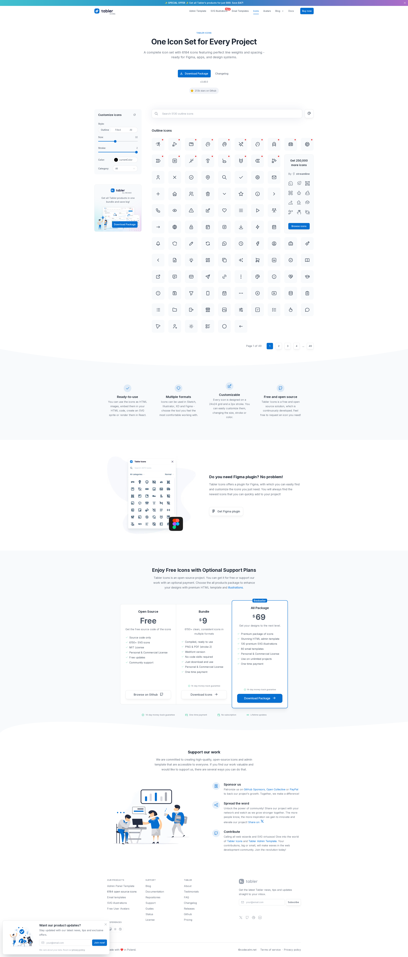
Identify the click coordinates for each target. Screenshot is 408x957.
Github (188, 914)
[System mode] (110, 929)
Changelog (221, 73)
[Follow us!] (241, 918)
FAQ (186, 897)
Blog (277, 11)
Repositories (153, 897)
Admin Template (197, 11)
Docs (291, 11)
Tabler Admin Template (262, 841)
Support (151, 902)
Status (149, 914)
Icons (256, 11)
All (131, 129)
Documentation (155, 891)
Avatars (267, 11)
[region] (204, 3)
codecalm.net (248, 949)
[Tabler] (248, 881)
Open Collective (275, 789)
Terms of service (270, 949)
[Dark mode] (120, 929)
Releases (189, 908)
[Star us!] (247, 918)
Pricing (188, 919)
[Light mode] (115, 929)
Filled (118, 129)
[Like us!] (253, 918)
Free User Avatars (118, 908)
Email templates (116, 897)
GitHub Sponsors (254, 789)
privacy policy (78, 950)
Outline (105, 129)
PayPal (294, 789)
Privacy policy (292, 949)
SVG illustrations (117, 902)
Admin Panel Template (120, 886)
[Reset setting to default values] (134, 115)
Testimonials (191, 891)
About (187, 886)
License (150, 919)
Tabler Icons (234, 841)
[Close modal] (105, 924)
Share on (254, 822)
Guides (150, 908)
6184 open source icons (122, 891)
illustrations (235, 587)
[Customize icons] (309, 113)
